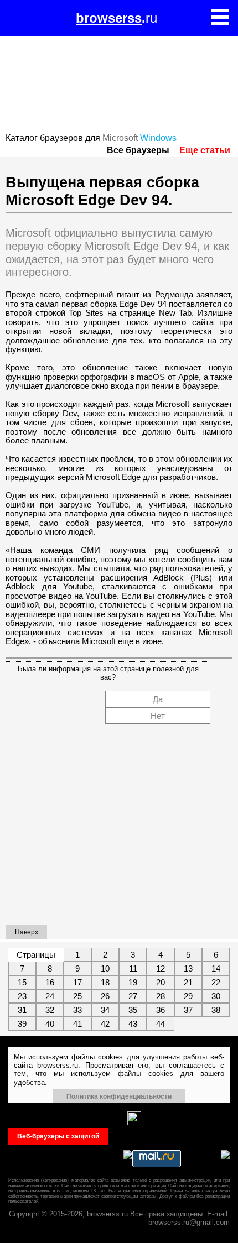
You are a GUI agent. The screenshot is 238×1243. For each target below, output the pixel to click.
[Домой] (18, 18)
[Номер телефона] (95, 1118)
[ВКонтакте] (18, 1118)
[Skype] (57, 1118)
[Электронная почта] (115, 1118)
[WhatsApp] (37, 1118)
